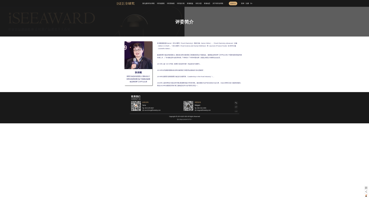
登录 (242, 3)
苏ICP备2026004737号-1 (184, 119)
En (251, 3)
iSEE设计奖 (181, 3)
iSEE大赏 (199, 3)
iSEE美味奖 (171, 3)
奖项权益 (190, 3)
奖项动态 (207, 3)
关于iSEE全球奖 (218, 3)
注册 (247, 3)
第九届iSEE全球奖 (148, 3)
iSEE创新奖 (161, 3)
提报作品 (233, 3)
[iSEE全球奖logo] (126, 3)
